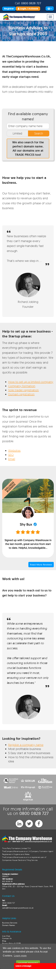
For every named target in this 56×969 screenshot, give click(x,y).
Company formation (21, 386)
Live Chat (6, 936)
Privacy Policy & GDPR (11, 943)
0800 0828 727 (31, 3)
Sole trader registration (23, 390)
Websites (14, 450)
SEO (11, 455)
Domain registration (21, 394)
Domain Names (8, 925)
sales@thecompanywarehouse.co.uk (18, 908)
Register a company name (25, 745)
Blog (4, 941)
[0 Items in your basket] (50, 8)
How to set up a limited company (30, 382)
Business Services (9, 923)
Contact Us (7, 938)
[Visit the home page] (19, 17)
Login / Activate (28, 8)
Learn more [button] (20, 955)
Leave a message (23, 966)
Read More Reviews (41, 564)
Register (9, 8)
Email (11, 459)
